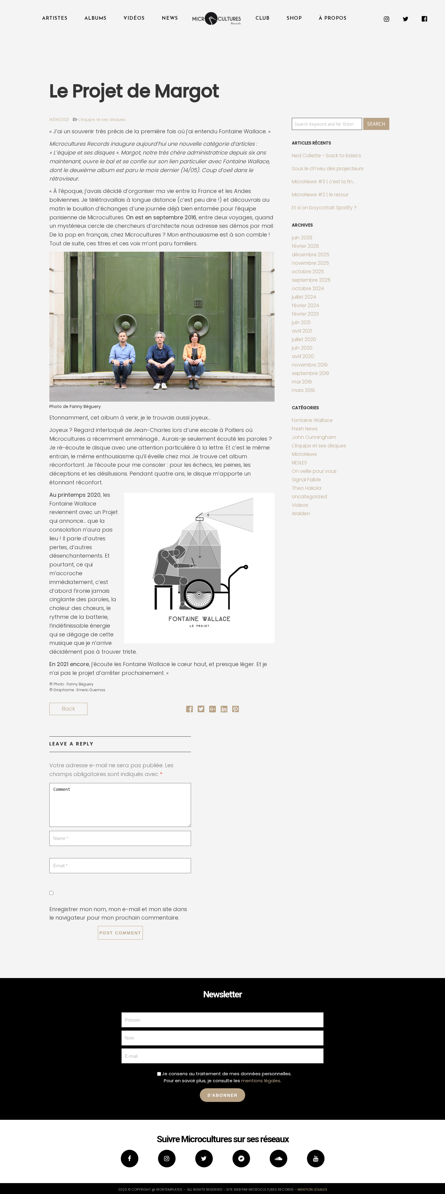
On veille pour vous (314, 471)
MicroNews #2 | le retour (320, 194)
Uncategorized (309, 496)
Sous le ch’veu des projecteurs (328, 168)
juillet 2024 (304, 297)
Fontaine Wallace (312, 420)
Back (68, 708)
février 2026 (305, 246)
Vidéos (134, 18)
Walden (301, 513)
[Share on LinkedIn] (224, 710)
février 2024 (305, 305)
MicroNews (304, 454)
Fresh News (305, 428)
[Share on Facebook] (189, 710)
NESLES (299, 462)
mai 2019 (302, 381)
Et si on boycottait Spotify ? (324, 207)
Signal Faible (306, 479)
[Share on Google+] (212, 710)
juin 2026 (302, 237)
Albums (95, 18)
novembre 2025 (310, 263)
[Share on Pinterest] (235, 710)
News (170, 18)
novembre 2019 (310, 364)
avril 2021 (302, 330)
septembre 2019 (310, 373)
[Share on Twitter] (201, 710)
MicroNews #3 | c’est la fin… (323, 181)
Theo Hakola (306, 488)
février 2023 (305, 313)
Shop (294, 18)
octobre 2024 (308, 288)
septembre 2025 (311, 280)
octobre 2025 (308, 271)
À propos (333, 18)
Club (262, 18)
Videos (300, 505)
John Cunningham (314, 437)
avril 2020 (303, 356)
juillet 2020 (304, 339)
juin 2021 (301, 322)
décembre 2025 (310, 254)
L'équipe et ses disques (101, 119)
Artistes (55, 18)
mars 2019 (303, 390)
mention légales (312, 1189)
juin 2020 (302, 347)
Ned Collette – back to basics (326, 155)
